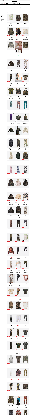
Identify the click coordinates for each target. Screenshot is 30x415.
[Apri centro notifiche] (25, 1)
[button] (22, 7)
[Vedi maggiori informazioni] (11, 26)
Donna (8, 6)
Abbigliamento (10, 6)
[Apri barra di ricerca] (28, 3)
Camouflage (16, 6)
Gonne (13, 6)
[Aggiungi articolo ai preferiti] (13, 14)
